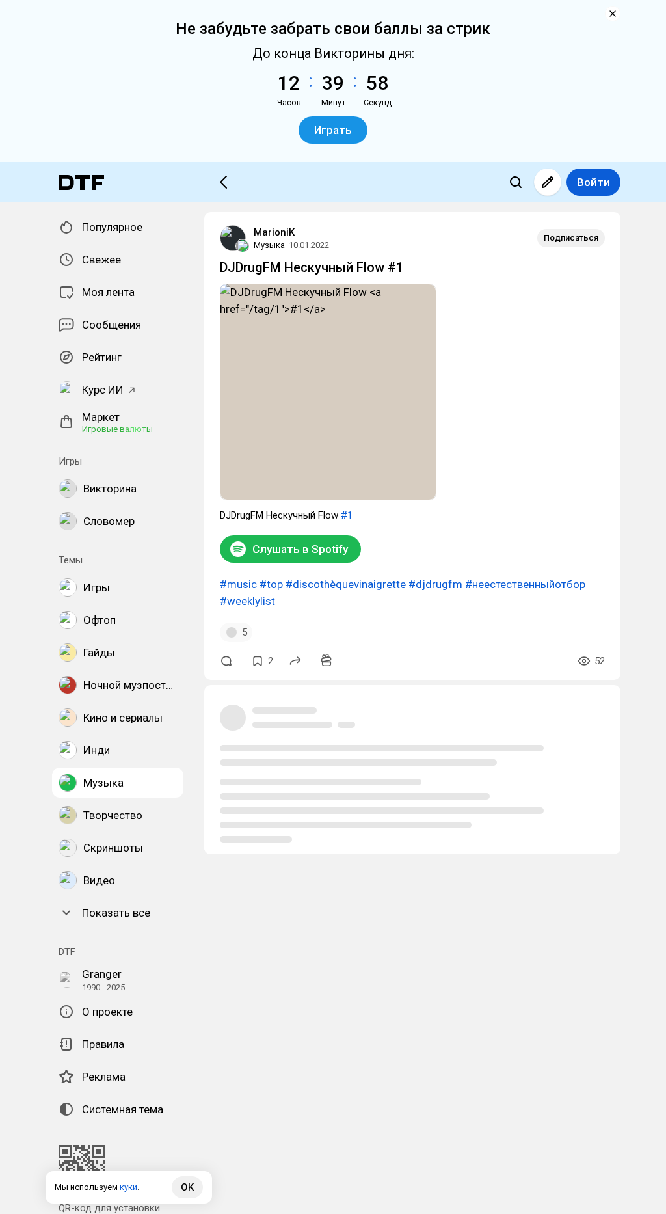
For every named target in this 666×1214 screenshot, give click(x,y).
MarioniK (274, 232)
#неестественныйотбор (525, 584)
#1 (347, 515)
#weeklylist (247, 601)
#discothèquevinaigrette (346, 584)
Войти (593, 182)
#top (271, 584)
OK (187, 1187)
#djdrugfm (435, 584)
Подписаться (571, 238)
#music (238, 584)
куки (128, 1187)
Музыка (269, 245)
